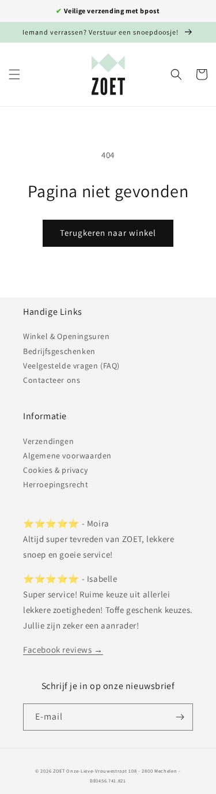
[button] (14, 74)
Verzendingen (48, 441)
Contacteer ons (51, 380)
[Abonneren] (179, 717)
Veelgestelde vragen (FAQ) (71, 365)
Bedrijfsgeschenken (59, 351)
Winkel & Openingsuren (66, 336)
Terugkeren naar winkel (108, 232)
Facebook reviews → (63, 649)
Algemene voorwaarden (67, 455)
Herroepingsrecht (56, 484)
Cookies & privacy (55, 470)
